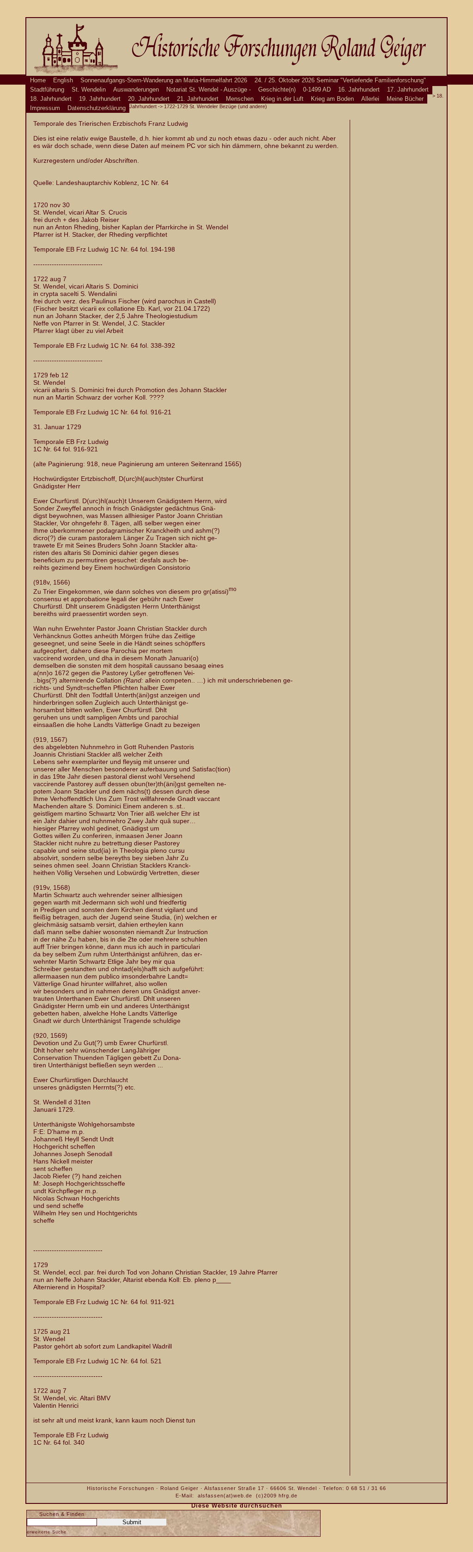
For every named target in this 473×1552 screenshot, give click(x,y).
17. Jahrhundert (408, 89)
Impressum (45, 108)
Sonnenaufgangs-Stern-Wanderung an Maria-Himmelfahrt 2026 (163, 80)
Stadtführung (47, 89)
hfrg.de (288, 1495)
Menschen (240, 99)
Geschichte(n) (277, 89)
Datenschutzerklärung (96, 108)
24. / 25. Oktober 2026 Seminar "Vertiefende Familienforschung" (340, 80)
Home (38, 80)
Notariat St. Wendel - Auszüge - (208, 89)
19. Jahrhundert (100, 99)
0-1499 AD (317, 89)
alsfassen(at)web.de (225, 1495)
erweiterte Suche (47, 1532)
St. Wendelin (89, 89)
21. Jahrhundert (197, 99)
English (63, 80)
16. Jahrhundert (359, 89)
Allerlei (370, 99)
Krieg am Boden (332, 99)
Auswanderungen (136, 89)
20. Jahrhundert (149, 99)
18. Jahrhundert (51, 99)
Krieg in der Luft (282, 99)
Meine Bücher (405, 99)
